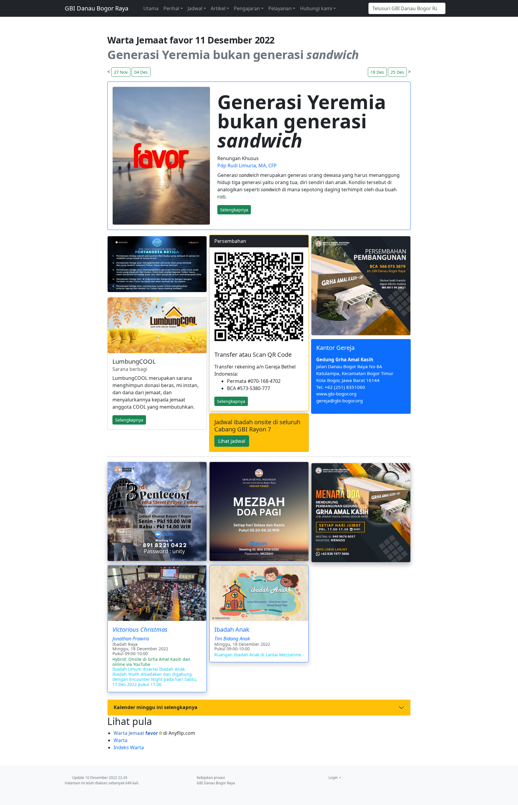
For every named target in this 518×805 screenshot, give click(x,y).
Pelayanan (280, 8)
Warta (120, 740)
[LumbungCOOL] (157, 325)
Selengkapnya (231, 401)
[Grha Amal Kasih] (360, 285)
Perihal (171, 8)
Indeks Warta (129, 747)
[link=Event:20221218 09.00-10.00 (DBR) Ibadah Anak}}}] (259, 593)
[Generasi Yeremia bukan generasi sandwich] (161, 156)
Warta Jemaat (136, 733)
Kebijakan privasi (211, 777)
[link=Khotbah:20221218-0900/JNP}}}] (157, 593)
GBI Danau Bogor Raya (96, 8)
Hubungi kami (316, 8)
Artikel (218, 8)
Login (333, 777)
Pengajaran (247, 8)
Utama (151, 8)
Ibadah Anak (231, 629)
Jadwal (195, 8)
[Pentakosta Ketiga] (157, 264)
